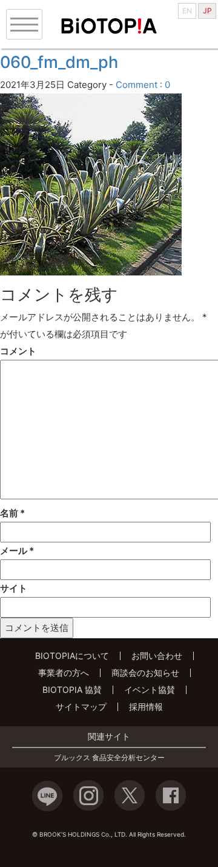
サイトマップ (81, 706)
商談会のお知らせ (145, 672)
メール (17, 550)
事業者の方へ (63, 672)
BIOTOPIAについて (72, 655)
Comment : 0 (143, 84)
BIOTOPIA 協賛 (72, 689)
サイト (13, 588)
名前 (12, 513)
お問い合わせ (156, 655)
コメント (18, 351)
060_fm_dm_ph (59, 62)
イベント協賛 (149, 689)
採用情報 (146, 706)
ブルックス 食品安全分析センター (109, 757)
